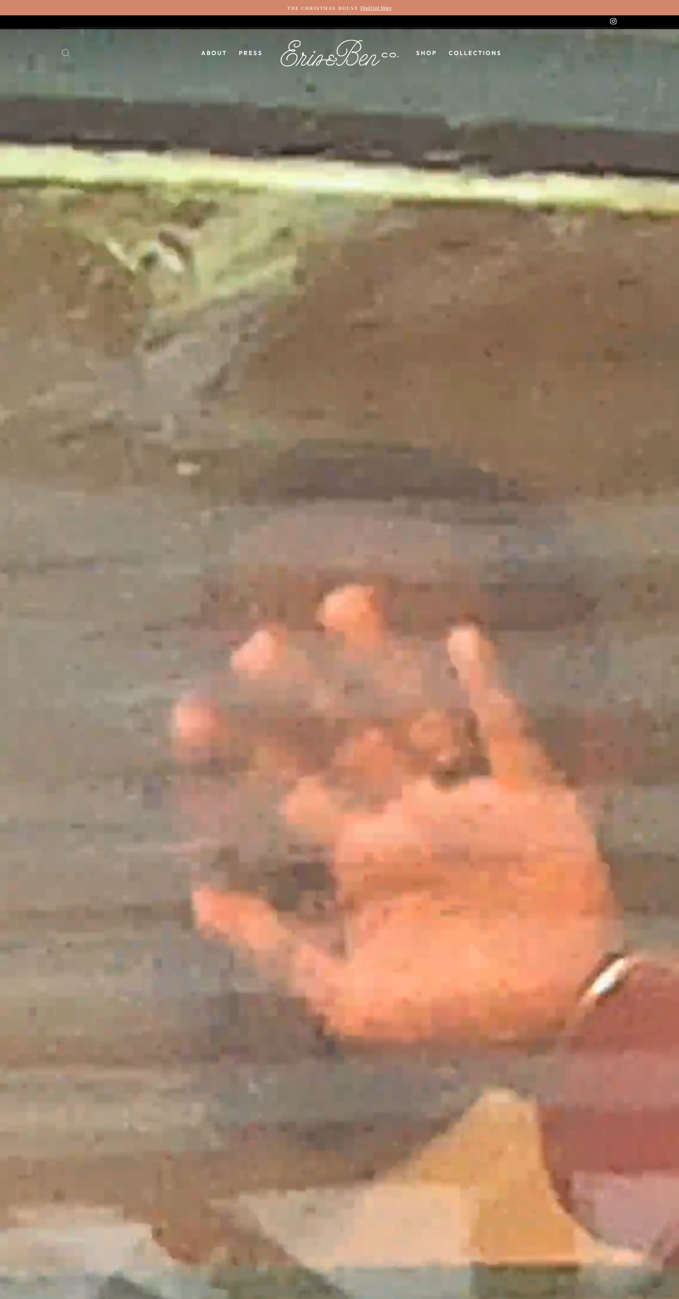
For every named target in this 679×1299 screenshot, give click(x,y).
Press (251, 53)
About (214, 53)
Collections (475, 53)
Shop (426, 53)
